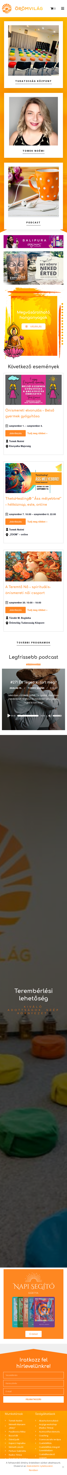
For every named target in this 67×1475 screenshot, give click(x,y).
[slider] (57, 718)
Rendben (33, 1470)
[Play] (9, 715)
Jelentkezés (15, 433)
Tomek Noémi (36, 688)
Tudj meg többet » (37, 433)
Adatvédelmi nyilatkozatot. (40, 1466)
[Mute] (50, 716)
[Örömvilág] (22, 8)
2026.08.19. (15, 688)
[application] (33, 715)
